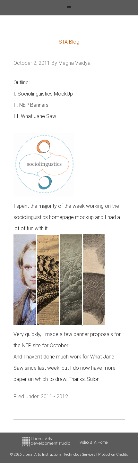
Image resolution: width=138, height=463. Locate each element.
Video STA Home (94, 442)
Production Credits (113, 454)
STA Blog (69, 42)
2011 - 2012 (54, 396)
